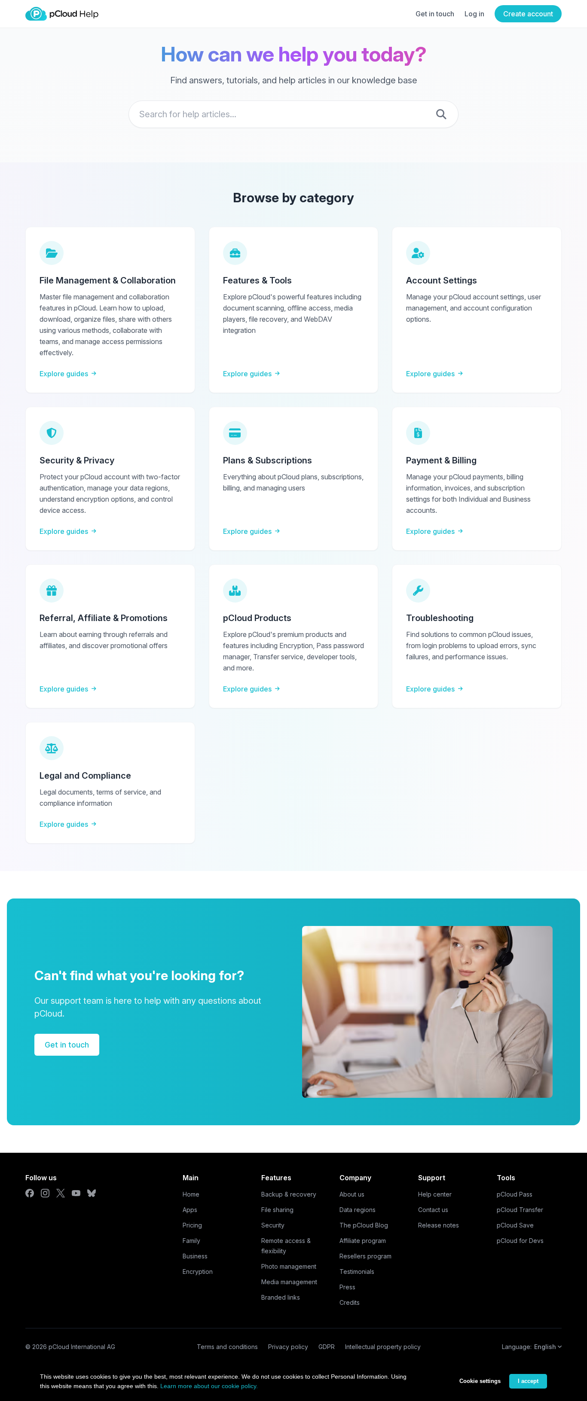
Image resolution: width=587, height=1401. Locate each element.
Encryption (198, 1271)
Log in (474, 13)
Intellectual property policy (383, 1346)
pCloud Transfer (520, 1209)
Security (272, 1225)
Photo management (288, 1266)
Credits (349, 1302)
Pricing (192, 1225)
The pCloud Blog (363, 1225)
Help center (435, 1194)
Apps (190, 1209)
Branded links (280, 1297)
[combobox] (293, 114)
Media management (289, 1281)
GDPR (326, 1346)
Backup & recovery (288, 1194)
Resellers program (365, 1256)
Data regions (357, 1209)
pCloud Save (515, 1225)
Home (191, 1194)
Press (347, 1287)
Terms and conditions (227, 1346)
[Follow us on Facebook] (29, 1193)
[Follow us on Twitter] (60, 1193)
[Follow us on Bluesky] (91, 1193)
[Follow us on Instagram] (45, 1193)
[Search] (441, 114)
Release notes (438, 1225)
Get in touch (435, 13)
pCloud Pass (514, 1194)
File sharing (277, 1209)
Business (195, 1256)
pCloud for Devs (520, 1240)
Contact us (433, 1209)
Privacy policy (288, 1346)
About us (351, 1194)
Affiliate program (362, 1240)
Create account (528, 13)
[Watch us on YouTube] (76, 1193)
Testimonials (356, 1271)
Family (191, 1240)
